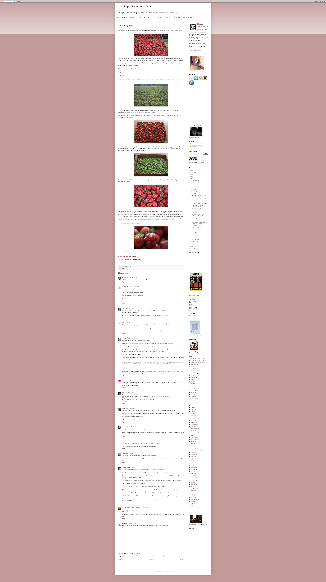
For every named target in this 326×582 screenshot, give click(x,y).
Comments (194, 146)
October (194, 185)
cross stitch (193, 404)
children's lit (193, 392)
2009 (192, 244)
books (192, 387)
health (192, 426)
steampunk (193, 486)
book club (193, 383)
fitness (192, 415)
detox (192, 405)
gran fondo (193, 422)
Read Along (193, 368)
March (194, 237)
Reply (123, 282)
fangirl (192, 413)
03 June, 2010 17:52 (134, 287)
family (192, 411)
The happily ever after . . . (139, 6)
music (192, 458)
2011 (192, 176)
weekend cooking (195, 507)
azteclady (124, 427)
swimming (193, 488)
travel (192, 495)
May (193, 232)
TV (191, 372)
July (193, 191)
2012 (192, 174)
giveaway (193, 420)
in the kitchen (194, 439)
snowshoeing (194, 484)
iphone (192, 441)
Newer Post (121, 559)
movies (192, 456)
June (193, 193)
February (194, 239)
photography (194, 467)
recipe (192, 473)
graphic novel (194, 424)
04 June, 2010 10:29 (132, 427)
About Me (124, 17)
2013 (192, 172)
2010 (192, 178)
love (192, 447)
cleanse (192, 394)
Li (122, 441)
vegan (192, 503)
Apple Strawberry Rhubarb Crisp (199, 208)
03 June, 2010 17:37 (132, 277)
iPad (192, 435)
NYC (192, 366)
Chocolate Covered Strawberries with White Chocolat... (199, 222)
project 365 (193, 471)
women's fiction (194, 509)
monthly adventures (195, 450)
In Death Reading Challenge (197, 362)
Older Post (181, 559)
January (194, 241)
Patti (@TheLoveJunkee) (128, 380)
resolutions (193, 475)
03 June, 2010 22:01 (133, 338)
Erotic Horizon (125, 287)
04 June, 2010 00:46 (131, 392)
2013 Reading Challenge (196, 360)
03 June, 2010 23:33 (139, 380)
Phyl (123, 308)
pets (192, 465)
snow (192, 482)
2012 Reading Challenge (196, 359)
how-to (192, 434)
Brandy (124, 392)
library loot (193, 443)
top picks (193, 494)
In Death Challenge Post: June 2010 (199, 196)
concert (192, 396)
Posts (192, 144)
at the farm (193, 377)
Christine (124, 338)
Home (118, 17)
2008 (192, 246)
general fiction (194, 419)
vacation (193, 501)
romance (193, 477)
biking (192, 381)
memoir (192, 449)
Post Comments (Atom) (129, 562)
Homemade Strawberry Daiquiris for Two (199, 211)
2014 (192, 170)
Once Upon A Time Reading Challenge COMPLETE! (198, 205)
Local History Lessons (197, 225)
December (194, 180)
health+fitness (194, 428)
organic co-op (194, 464)
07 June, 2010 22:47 (131, 523)
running (192, 479)
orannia (124, 523)
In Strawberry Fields (196, 228)
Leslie (123, 453)
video (192, 505)
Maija (123, 408)
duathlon (193, 407)
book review (193, 385)
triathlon (193, 497)
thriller (192, 492)
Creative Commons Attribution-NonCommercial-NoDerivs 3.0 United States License (198, 162)
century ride (193, 390)
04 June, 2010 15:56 (128, 441)
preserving (193, 469)
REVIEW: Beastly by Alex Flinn (199, 203)
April (193, 235)
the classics (193, 490)
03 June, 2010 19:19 (129, 308)
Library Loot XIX (196, 230)
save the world (194, 480)
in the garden (124, 268)
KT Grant (124, 277)
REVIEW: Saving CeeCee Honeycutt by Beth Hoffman (199, 215)
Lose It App (193, 364)
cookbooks (193, 400)
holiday (192, 430)
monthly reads (194, 452)
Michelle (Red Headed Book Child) (130, 507)
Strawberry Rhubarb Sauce (198, 218)
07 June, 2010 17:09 (133, 467)
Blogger (169, 571)
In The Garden (175, 17)
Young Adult (194, 374)
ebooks (192, 409)
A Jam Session (195, 220)
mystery (192, 460)
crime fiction (193, 402)
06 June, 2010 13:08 (130, 453)
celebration (193, 389)
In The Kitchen (148, 17)
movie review (194, 454)
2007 (192, 248)
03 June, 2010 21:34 (129, 322)
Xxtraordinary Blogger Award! (199, 199)
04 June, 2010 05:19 (130, 408)
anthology (193, 375)
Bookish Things (187, 17)
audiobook (193, 379)
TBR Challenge (194, 370)
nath (123, 322)
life (191, 445)
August (194, 189)
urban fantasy (194, 499)
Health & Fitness (135, 17)
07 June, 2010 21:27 (144, 507)
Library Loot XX (196, 201)
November (194, 182)
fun (191, 417)
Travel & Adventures (161, 17)
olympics (193, 462)
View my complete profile (195, 50)
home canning (194, 432)
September (195, 187)
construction (193, 398)
